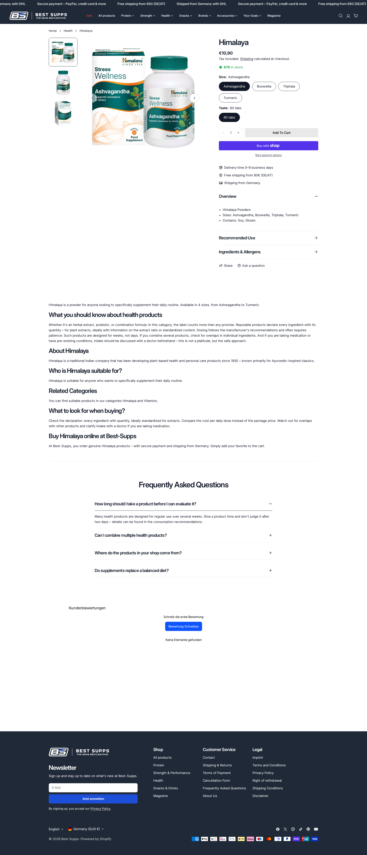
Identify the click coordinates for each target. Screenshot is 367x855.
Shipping (246, 59)
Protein (158, 765)
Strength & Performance (171, 773)
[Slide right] (194, 98)
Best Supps (70, 839)
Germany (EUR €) (86, 829)
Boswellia (264, 86)
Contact (209, 757)
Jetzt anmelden (93, 798)
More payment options (268, 155)
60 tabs (229, 117)
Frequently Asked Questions (224, 788)
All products (162, 757)
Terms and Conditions (269, 765)
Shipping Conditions (268, 788)
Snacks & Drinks (165, 788)
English (54, 829)
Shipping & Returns (217, 765)
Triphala (289, 86)
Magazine (160, 796)
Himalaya (129, 401)
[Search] (340, 16)
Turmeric (230, 98)
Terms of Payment (217, 773)
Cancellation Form (216, 780)
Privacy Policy (100, 808)
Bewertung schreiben (183, 626)
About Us (210, 796)
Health (68, 31)
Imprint (258, 757)
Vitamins (150, 401)
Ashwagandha (234, 86)
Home (53, 31)
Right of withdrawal (267, 780)
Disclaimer (260, 796)
